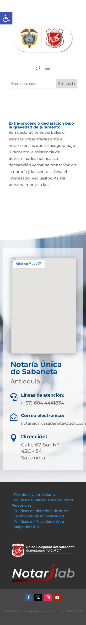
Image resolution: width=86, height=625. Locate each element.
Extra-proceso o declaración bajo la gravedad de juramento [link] (41, 125)
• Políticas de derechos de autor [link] (40, 511)
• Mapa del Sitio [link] (25, 527)
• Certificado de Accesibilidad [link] (37, 516)
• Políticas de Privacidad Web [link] (37, 521)
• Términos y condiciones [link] (34, 494)
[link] (6, 18)
